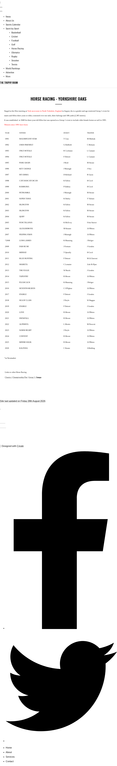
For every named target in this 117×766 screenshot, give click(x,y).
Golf (13, 44)
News (8, 16)
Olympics (15, 52)
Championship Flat (19, 377)
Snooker (15, 60)
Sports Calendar (13, 24)
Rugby (14, 56)
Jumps (38, 377)
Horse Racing (17, 48)
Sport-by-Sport (12, 28)
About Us (10, 20)
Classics (8, 377)
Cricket (14, 36)
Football (15, 40)
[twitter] (61, 741)
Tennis (14, 64)
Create (20, 446)
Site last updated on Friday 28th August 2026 (22, 401)
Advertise (10, 72)
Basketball (16, 32)
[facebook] (61, 628)
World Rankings (13, 68)
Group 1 (32, 377)
